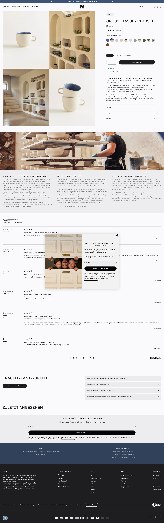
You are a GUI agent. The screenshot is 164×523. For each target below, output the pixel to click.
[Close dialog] (117, 235)
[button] (5, 518)
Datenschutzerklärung (91, 280)
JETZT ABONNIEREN (101, 268)
